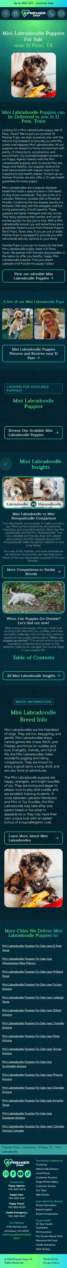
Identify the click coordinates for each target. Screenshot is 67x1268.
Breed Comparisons (47, 1213)
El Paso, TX (45, 1147)
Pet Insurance (43, 1231)
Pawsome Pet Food (46, 1240)
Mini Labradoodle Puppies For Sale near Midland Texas (32, 974)
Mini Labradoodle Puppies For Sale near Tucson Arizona (32, 987)
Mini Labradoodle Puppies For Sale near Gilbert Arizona (31, 1012)
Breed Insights (44, 1209)
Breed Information (46, 1205)
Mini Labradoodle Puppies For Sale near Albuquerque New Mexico (27, 961)
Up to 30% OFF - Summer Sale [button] (33, 3)
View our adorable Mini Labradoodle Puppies (33, 276)
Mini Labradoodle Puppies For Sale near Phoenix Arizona (32, 1077)
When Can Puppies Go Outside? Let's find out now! (34, 620)
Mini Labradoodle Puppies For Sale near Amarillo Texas (32, 1103)
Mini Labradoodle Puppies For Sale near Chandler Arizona (33, 1025)
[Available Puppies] (15, 13)
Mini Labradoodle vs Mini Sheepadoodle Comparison (33, 516)
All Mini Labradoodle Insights (31, 676)
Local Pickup (43, 1173)
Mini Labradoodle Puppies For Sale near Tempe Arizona (31, 1051)
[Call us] (51, 13)
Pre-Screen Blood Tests (49, 1236)
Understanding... (36, 665)
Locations (29, 1147)
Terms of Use (50, 1259)
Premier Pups (11, 1147)
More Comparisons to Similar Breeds (31, 571)
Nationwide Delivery (47, 1168)
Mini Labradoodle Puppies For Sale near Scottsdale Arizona (27, 1064)
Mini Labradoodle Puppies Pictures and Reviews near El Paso (33, 353)
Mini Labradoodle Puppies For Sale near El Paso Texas (32, 948)
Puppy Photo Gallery (47, 1181)
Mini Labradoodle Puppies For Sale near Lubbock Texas (33, 999)
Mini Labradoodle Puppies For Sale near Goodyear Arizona (27, 1115)
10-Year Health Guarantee (44, 1226)
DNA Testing (43, 1249)
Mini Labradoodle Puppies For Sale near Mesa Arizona (30, 1038)
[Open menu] (5, 13)
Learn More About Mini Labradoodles (28, 838)
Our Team (41, 1190)
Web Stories (42, 1194)
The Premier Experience (49, 1160)
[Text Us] (61, 13)
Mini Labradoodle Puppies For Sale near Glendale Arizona (33, 1090)
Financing (41, 1164)
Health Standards (45, 1244)
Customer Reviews (46, 1177)
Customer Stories (46, 1186)
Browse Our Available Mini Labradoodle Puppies (31, 432)
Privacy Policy (51, 1262)
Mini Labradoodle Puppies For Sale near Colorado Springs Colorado (33, 1128)
